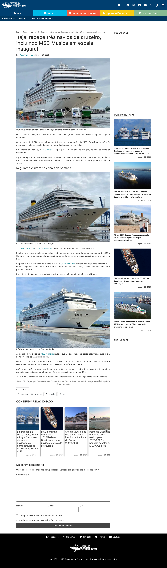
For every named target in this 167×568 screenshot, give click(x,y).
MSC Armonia (27, 248)
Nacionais (23, 18)
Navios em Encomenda (42, 18)
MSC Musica (48, 149)
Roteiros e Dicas (149, 13)
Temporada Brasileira (116, 13)
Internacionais (8, 18)
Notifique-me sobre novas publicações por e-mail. (41, 520)
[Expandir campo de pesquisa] (119, 5)
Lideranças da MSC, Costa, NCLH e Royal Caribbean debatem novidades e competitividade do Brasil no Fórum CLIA (27, 441)
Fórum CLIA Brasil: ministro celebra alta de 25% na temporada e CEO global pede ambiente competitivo (132, 324)
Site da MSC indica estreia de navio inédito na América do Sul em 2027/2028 (75, 437)
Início (18, 32)
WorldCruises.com (27, 55)
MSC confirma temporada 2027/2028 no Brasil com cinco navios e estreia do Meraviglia (51, 438)
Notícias (16, 13)
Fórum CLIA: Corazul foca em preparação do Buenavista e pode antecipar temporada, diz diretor (131, 237)
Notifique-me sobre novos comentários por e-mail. (42, 515)
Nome (19, 506)
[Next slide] (106, 431)
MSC (37, 32)
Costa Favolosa (45, 248)
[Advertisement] (132, 73)
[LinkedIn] (139, 5)
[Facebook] (127, 5)
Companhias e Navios (82, 13)
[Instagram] (133, 5)
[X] (151, 5)
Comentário (22, 475)
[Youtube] (145, 5)
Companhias (27, 32)
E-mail (52, 506)
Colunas (49, 13)
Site (81, 506)
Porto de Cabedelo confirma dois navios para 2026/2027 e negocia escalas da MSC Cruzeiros (100, 438)
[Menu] (163, 5)
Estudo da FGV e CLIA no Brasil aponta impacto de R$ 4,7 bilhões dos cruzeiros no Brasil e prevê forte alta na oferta (132, 194)
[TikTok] (157, 5)
